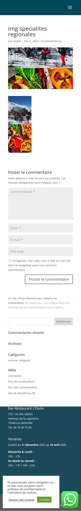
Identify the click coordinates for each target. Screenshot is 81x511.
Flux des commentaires (22, 387)
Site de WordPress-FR (21, 393)
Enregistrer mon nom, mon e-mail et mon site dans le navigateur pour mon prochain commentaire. (39, 265)
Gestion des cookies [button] (21, 499)
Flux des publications (21, 381)
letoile (17, 41)
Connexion (14, 376)
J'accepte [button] (44, 499)
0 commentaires (52, 41)
